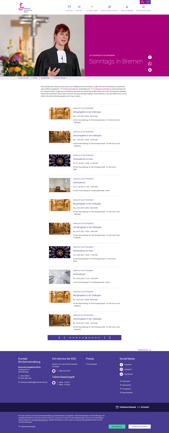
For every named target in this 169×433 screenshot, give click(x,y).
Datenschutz (126, 385)
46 (95, 338)
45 (92, 338)
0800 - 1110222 (64, 385)
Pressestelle (92, 364)
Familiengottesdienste (70, 89)
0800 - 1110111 (64, 382)
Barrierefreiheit (127, 393)
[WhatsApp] (150, 63)
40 (76, 338)
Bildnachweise (143, 350)
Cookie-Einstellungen (28, 426)
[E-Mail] (150, 70)
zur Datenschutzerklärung (40, 420)
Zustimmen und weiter (140, 426)
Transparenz (126, 389)
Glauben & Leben (23, 78)
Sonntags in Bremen (59, 78)
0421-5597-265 (26, 378)
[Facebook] (150, 57)
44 (89, 338)
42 (83, 338)
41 (80, 338)
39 (73, 338)
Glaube (35, 78)
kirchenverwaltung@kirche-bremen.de (34, 382)
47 (99, 338)
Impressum (126, 381)
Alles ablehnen (117, 426)
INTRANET (145, 407)
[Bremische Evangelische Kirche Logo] (25, 7)
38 (70, 338)
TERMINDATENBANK (127, 407)
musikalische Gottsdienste (102, 89)
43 (86, 338)
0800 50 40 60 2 (64, 371)
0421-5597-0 (25, 376)
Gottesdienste (45, 78)
